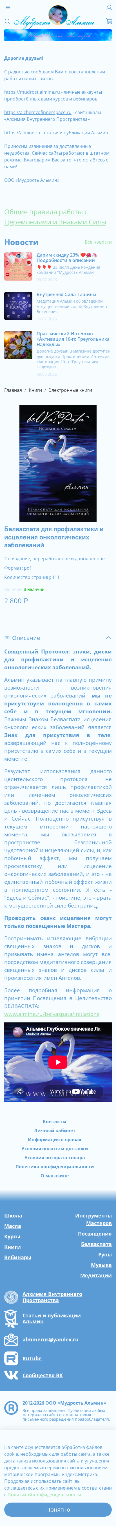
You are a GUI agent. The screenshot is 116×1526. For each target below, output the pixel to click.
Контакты (54, 1121)
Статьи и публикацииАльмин (52, 1319)
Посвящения (95, 1233)
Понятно (58, 1509)
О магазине (55, 1176)
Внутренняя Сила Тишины (66, 294)
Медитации (96, 1275)
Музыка (101, 1265)
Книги (35, 390)
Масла (12, 1226)
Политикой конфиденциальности (44, 1495)
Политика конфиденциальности (54, 1167)
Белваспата (96, 1244)
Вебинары (17, 1257)
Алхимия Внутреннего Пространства (52, 1297)
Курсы (12, 1236)
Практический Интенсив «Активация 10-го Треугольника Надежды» (73, 339)
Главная (13, 390)
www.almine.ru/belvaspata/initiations (51, 1013)
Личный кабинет (54, 1130)
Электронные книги (70, 390)
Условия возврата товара (54, 1158)
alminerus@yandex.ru (51, 1340)
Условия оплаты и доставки (54, 1148)
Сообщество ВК (43, 1375)
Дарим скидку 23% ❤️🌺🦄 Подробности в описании (67, 257)
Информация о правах (54, 1139)
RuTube (32, 1359)
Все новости (98, 242)
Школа (13, 1215)
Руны (105, 1254)
